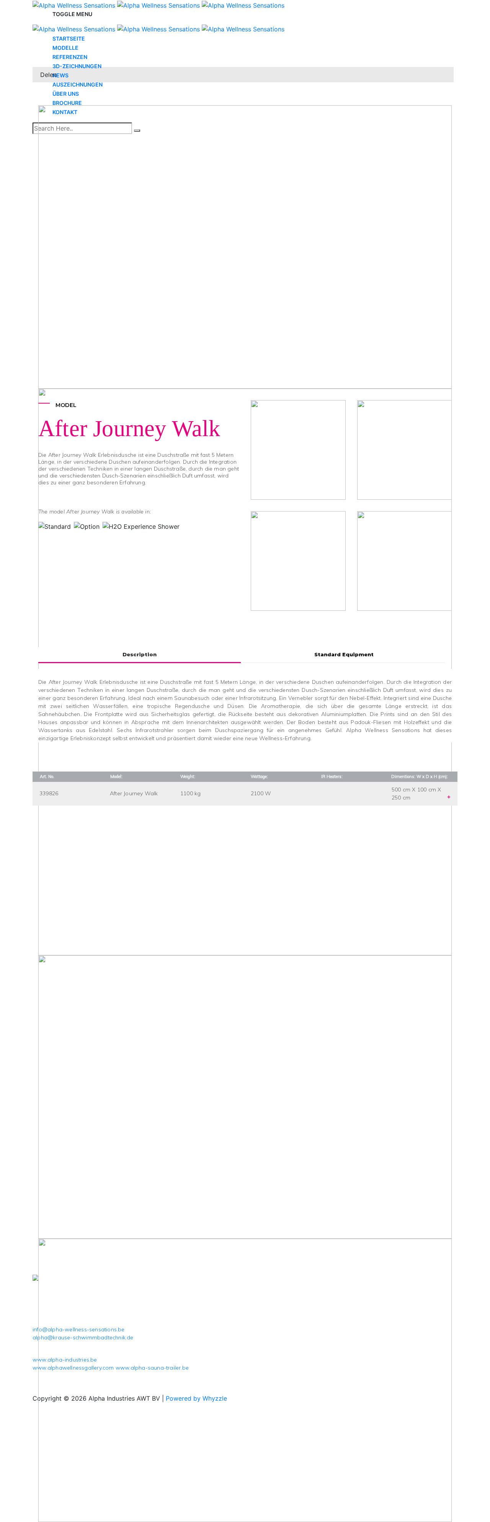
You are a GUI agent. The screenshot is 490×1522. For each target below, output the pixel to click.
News (60, 75)
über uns (65, 93)
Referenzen (69, 57)
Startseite (68, 38)
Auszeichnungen (77, 84)
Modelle (65, 47)
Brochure (67, 103)
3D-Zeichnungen (76, 66)
